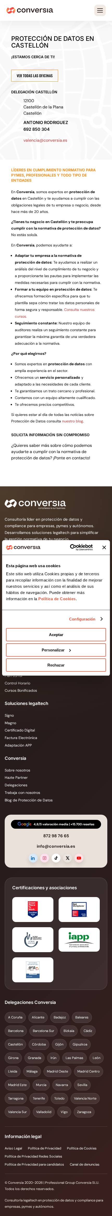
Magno (10, 723)
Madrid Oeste (57, 1071)
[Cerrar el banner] (104, 547)
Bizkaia (69, 1031)
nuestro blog (72, 421)
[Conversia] (29, 10)
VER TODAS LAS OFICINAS (35, 75)
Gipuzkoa (80, 1044)
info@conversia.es (56, 846)
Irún (53, 1058)
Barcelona (15, 1031)
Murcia (41, 1085)
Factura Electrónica (21, 737)
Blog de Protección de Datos (29, 800)
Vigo (64, 1112)
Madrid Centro (88, 1071)
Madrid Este (17, 1085)
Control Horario (17, 683)
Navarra (62, 1085)
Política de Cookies (56, 599)
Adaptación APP (18, 745)
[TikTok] (56, 858)
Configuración (82, 619)
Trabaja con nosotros (22, 792)
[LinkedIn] (33, 858)
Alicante (38, 1017)
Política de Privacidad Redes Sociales (33, 1156)
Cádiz (88, 1031)
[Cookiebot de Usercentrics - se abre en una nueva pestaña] (70, 547)
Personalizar (53, 650)
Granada (34, 1058)
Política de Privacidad (44, 1148)
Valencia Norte (85, 1098)
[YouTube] (78, 858)
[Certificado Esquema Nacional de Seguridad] (32, 969)
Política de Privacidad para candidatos (34, 1164)
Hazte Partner (16, 777)
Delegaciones (16, 785)
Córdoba (39, 1044)
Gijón (59, 1044)
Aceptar (56, 634)
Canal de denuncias (84, 1164)
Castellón (15, 1044)
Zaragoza (84, 1112)
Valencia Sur (17, 1112)
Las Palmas (74, 1058)
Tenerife (39, 1098)
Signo (9, 715)
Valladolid (43, 1112)
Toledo (59, 1098)
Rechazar (56, 665)
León (96, 1058)
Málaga (32, 1071)
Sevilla (82, 1085)
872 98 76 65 (56, 836)
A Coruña (15, 1017)
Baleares (82, 1017)
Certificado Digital (20, 730)
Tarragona (15, 1098)
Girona (13, 1058)
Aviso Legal (13, 1148)
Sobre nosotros (17, 770)
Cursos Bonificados (21, 690)
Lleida (12, 1071)
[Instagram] (44, 858)
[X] (67, 858)
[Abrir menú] (100, 10)
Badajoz (60, 1017)
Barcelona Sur (43, 1031)
